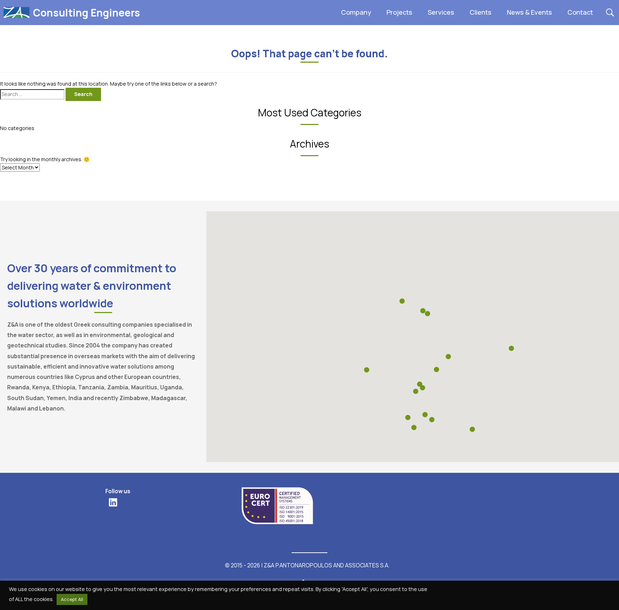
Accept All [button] (72, 599)
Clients (480, 12)
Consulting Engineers (86, 12)
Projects (399, 12)
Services (441, 12)
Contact (580, 12)
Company (356, 12)
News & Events (529, 12)
